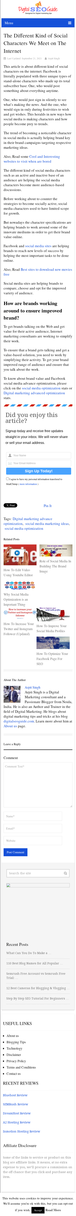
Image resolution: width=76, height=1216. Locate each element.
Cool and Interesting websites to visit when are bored (32, 159)
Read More (53, 1210)
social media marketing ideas (47, 523)
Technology (14, 1048)
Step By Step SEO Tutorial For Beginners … (37, 998)
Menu (9, 22)
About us (10, 725)
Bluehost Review (15, 1095)
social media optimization (41, 388)
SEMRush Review (15, 1104)
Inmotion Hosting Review (21, 1131)
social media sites (38, 245)
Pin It (48, 505)
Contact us (14, 1073)
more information (28, 484)
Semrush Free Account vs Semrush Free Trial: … (35, 976)
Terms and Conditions (21, 1067)
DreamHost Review (17, 1113)
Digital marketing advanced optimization (34, 392)
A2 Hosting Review (16, 1122)
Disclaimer (14, 1054)
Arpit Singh (54, 58)
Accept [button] (38, 1210)
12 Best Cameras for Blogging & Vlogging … (38, 988)
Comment (11, 757)
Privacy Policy (16, 1061)
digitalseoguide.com (19, 721)
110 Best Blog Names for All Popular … (34, 963)
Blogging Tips (16, 1042)
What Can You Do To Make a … (28, 953)
